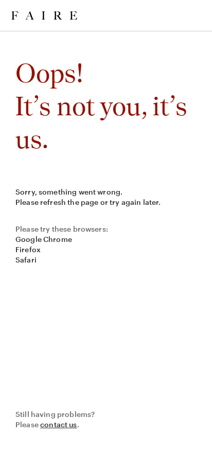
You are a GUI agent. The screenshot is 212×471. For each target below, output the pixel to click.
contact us (58, 424)
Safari (26, 259)
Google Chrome (43, 239)
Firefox (28, 249)
